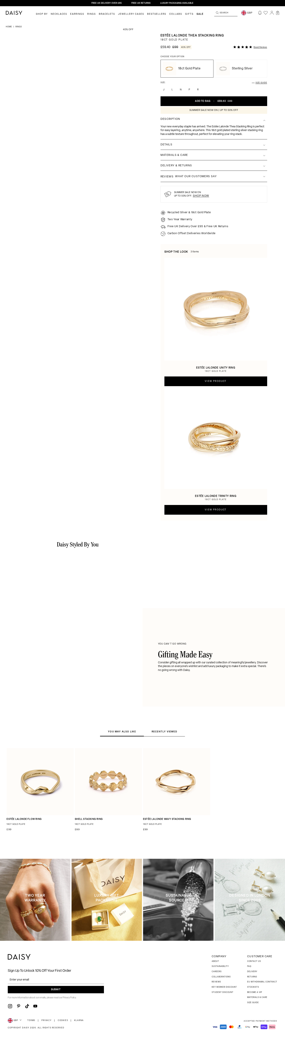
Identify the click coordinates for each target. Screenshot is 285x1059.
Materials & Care (257, 997)
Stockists (253, 987)
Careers (217, 972)
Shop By (42, 14)
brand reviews (260, 47)
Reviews (216, 982)
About (215, 961)
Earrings (77, 14)
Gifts (189, 14)
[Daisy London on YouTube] (35, 1006)
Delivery (252, 972)
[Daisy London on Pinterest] (18, 1006)
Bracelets (107, 14)
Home (9, 27)
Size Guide (253, 1003)
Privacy (46, 1020)
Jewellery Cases (131, 14)
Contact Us (254, 961)
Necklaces (59, 14)
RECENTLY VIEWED (164, 731)
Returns (252, 977)
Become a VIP (254, 992)
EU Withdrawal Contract (262, 982)
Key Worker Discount (224, 987)
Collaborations (221, 977)
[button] (277, 13)
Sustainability (220, 966)
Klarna (79, 1020)
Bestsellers (156, 14)
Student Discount (222, 992)
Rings (91, 14)
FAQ (249, 966)
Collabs (175, 14)
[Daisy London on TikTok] (27, 1006)
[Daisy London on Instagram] (10, 1006)
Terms (31, 1020)
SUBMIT (56, 989)
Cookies (63, 1020)
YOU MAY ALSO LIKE (122, 731)
